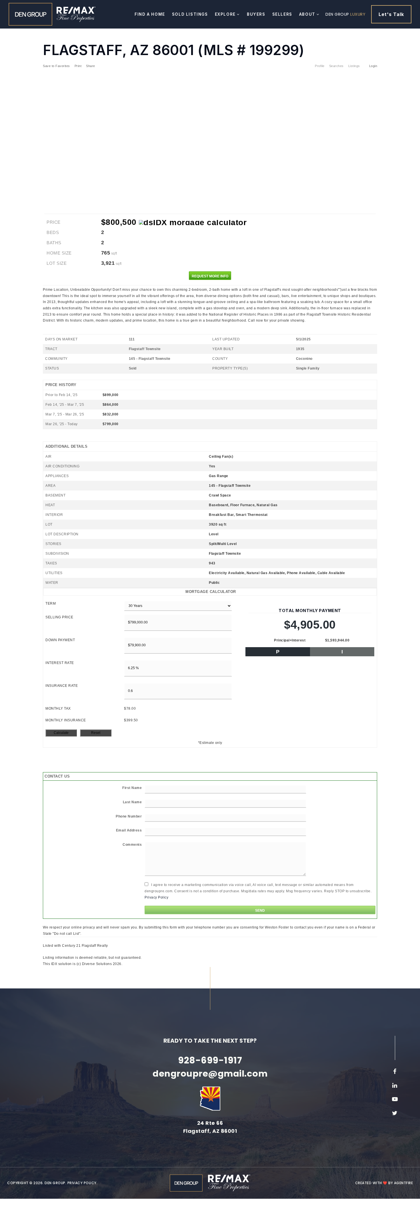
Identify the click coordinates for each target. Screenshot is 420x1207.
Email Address (129, 830)
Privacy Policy (156, 897)
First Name (132, 788)
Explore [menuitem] (226, 14)
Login (373, 66)
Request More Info (210, 276)
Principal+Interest (289, 640)
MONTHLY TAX (58, 709)
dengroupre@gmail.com (210, 1073)
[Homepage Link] (30, 14)
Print (78, 66)
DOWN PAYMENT (60, 640)
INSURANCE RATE (61, 686)
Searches (336, 66)
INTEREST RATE (59, 663)
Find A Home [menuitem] (150, 14)
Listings (354, 66)
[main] (210, 483)
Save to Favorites (56, 66)
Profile (320, 66)
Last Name (132, 802)
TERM (50, 603)
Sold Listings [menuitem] (190, 14)
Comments (132, 845)
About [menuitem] (308, 14)
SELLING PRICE (59, 617)
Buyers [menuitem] (256, 14)
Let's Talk (391, 14)
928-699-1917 (210, 1060)
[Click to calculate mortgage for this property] (193, 222)
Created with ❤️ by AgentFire (384, 1182)
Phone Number (129, 816)
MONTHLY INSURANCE (65, 720)
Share (91, 66)
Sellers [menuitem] (282, 14)
